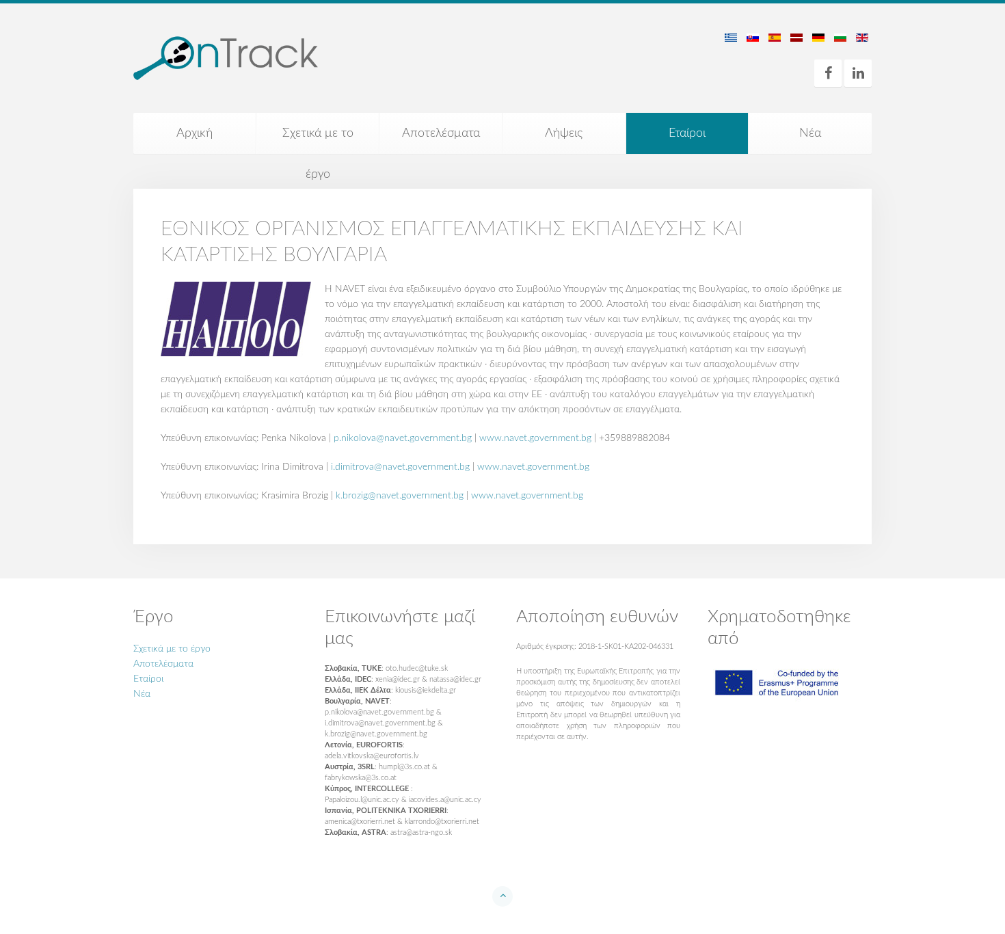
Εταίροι (687, 133)
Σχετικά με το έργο (317, 140)
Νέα (810, 133)
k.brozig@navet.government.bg (400, 496)
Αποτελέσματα (441, 133)
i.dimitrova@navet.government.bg (400, 467)
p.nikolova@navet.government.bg (403, 438)
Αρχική (194, 133)
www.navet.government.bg (535, 438)
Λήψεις (563, 133)
